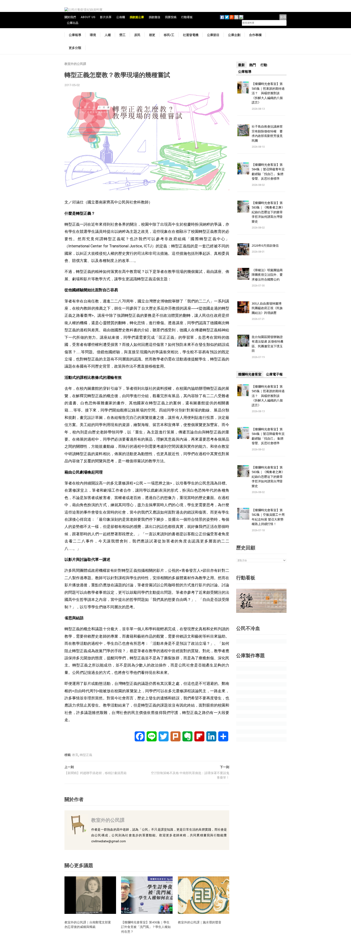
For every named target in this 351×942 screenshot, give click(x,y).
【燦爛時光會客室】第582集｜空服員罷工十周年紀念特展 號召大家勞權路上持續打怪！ (268, 517)
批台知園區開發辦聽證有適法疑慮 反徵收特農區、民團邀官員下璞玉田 (267, 344)
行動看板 (187, 17)
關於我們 (70, 17)
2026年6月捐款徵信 (265, 245)
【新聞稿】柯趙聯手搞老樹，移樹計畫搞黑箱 (95, 773)
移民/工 (169, 35)
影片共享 (106, 17)
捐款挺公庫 (137, 17)
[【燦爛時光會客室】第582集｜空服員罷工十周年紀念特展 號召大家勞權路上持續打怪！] (243, 513)
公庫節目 (213, 35)
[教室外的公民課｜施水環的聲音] (203, 895)
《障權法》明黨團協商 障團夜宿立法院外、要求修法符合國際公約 (269, 274)
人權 (108, 35)
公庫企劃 (234, 35)
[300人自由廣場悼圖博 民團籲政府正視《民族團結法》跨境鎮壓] (243, 307)
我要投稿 (170, 17)
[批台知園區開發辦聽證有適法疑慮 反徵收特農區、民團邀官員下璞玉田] (243, 340)
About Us (88, 17)
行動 (264, 65)
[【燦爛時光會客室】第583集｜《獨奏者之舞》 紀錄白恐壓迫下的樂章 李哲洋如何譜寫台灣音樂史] (243, 206)
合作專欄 (255, 35)
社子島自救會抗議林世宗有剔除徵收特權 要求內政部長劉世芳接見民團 (267, 133)
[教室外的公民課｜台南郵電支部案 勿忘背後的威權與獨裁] (90, 895)
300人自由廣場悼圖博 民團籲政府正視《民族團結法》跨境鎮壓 (268, 308)
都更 (152, 35)
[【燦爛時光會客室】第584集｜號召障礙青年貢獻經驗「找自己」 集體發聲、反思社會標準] (243, 168)
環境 (93, 35)
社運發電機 (190, 35)
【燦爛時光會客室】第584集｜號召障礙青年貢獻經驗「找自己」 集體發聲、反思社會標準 (268, 171)
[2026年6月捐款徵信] (243, 249)
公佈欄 (120, 17)
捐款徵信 (154, 17)
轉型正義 (86, 755)
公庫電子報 (274, 374)
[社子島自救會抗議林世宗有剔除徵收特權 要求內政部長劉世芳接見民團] (243, 130)
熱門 (252, 65)
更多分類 (75, 48)
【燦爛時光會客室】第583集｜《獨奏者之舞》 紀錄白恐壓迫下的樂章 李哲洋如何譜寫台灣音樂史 (268, 212)
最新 (241, 65)
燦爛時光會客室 (249, 374)
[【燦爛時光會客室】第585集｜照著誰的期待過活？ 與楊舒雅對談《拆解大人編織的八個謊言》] (243, 87)
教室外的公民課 (75, 64)
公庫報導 (75, 35)
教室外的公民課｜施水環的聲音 (199, 922)
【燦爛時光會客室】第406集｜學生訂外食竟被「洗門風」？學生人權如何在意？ (146, 927)
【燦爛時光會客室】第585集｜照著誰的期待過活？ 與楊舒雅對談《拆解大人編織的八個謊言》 (268, 93)
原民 (137, 35)
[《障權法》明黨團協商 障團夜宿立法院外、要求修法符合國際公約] (243, 273)
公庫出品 (72, 23)
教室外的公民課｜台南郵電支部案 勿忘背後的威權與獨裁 (89, 924)
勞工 (122, 35)
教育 (75, 755)
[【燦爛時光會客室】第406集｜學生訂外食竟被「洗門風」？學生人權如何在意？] (147, 895)
